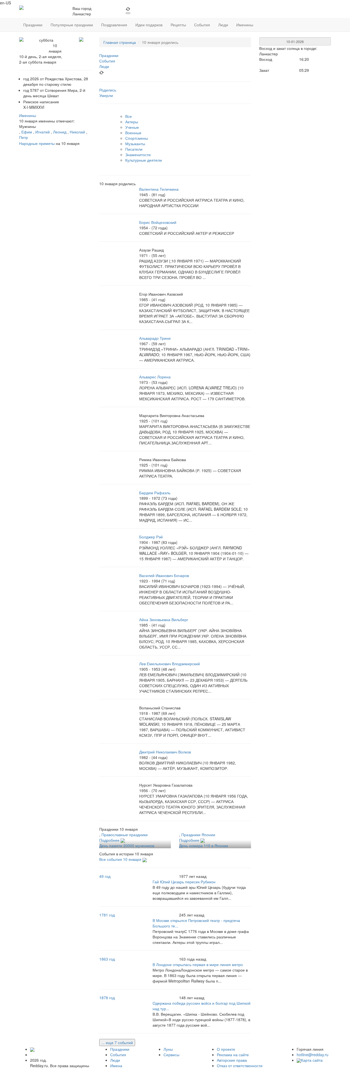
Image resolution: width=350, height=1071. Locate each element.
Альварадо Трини (155, 338)
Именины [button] (244, 24)
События (118, 1054)
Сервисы (171, 1054)
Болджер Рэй (151, 536)
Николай (77, 132)
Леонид (59, 132)
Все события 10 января (120, 859)
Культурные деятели (143, 160)
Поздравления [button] (114, 24)
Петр (23, 137)
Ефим (26, 132)
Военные (133, 132)
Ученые (132, 127)
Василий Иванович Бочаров (164, 575)
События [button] (202, 24)
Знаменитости (138, 154)
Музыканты (135, 143)
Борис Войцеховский (157, 222)
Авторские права (232, 1060)
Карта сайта (312, 1060)
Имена (116, 1065)
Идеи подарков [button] (148, 24)
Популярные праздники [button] (72, 24)
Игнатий (42, 132)
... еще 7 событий (117, 1042)
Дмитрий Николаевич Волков (165, 752)
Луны (168, 1049)
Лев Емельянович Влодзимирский (169, 663)
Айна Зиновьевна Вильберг (163, 619)
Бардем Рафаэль (154, 492)
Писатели (133, 149)
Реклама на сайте (233, 1054)
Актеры (131, 121)
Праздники (119, 1049)
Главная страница (119, 42)
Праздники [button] (32, 24)
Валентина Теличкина (159, 189)
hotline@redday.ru (312, 1054)
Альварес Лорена (155, 376)
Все (128, 116)
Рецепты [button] (178, 24)
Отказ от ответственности (239, 1065)
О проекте (226, 1049)
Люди (115, 1060)
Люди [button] (223, 24)
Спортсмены (136, 138)
